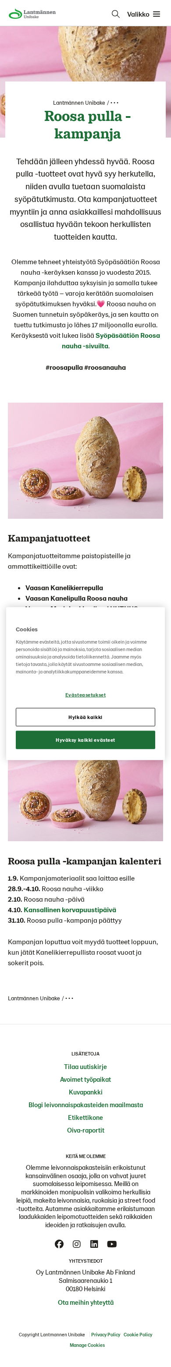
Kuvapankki (86, 1092)
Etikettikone (85, 1117)
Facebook (59, 1244)
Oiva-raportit (85, 1130)
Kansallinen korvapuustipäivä (70, 909)
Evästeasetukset (85, 695)
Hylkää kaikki (85, 716)
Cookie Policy (138, 1334)
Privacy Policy (105, 1334)
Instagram (76, 1244)
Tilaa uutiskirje (85, 1066)
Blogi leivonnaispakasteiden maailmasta (85, 1104)
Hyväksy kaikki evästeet (85, 739)
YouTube (111, 1244)
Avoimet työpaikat (85, 1079)
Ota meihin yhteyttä (86, 1302)
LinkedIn (94, 1244)
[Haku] (115, 14)
